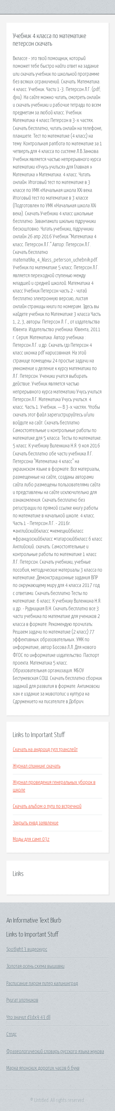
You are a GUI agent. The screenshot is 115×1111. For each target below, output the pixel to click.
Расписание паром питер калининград (42, 983)
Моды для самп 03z (31, 839)
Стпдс (11, 1034)
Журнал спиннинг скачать (36, 766)
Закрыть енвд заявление (35, 823)
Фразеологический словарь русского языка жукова (55, 1051)
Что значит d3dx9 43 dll (28, 1017)
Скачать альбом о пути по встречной (47, 806)
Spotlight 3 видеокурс (26, 949)
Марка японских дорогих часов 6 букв (43, 1068)
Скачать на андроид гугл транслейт (45, 749)
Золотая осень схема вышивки (35, 966)
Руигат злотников (22, 1000)
